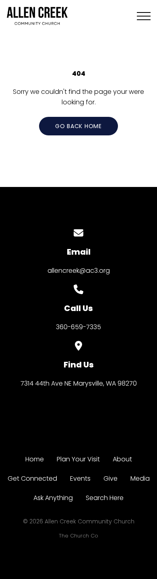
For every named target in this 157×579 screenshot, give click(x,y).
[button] (144, 16)
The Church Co (78, 535)
